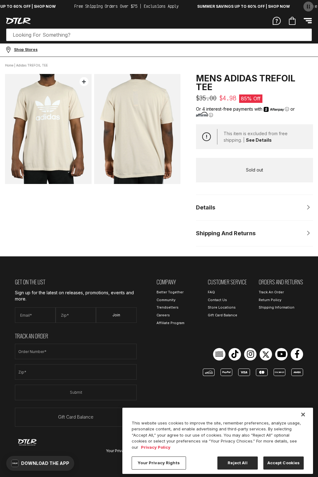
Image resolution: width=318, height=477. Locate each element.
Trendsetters (168, 307)
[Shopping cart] (292, 21)
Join (116, 315)
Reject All (237, 462)
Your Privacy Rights (158, 462)
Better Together (170, 292)
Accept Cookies (283, 462)
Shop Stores (26, 49)
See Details (259, 140)
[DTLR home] (18, 21)
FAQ (211, 292)
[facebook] (297, 354)
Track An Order (271, 292)
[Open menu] (308, 20)
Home (9, 65)
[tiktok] (235, 354)
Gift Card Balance (75, 417)
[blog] (219, 354)
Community (166, 300)
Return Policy (270, 300)
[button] (40, 463)
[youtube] (281, 354)
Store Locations (222, 307)
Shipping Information (276, 307)
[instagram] (250, 354)
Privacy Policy (155, 447)
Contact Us (217, 300)
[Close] (303, 414)
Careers (163, 315)
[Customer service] (277, 20)
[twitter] (266, 354)
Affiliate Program (170, 323)
